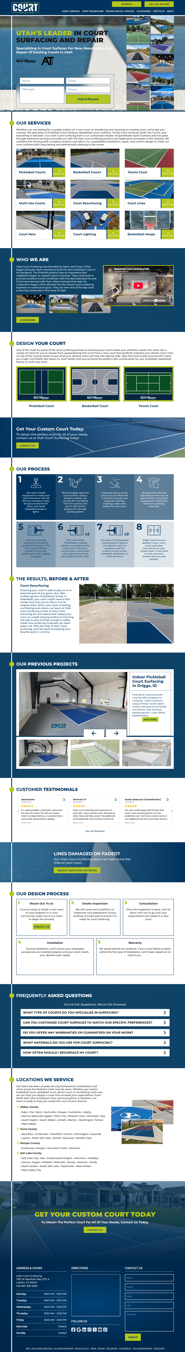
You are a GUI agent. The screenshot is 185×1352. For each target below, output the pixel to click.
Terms (93, 1348)
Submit (133, 1337)
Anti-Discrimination (142, 1348)
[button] (94, 733)
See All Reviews (95, 831)
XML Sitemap (112, 1348)
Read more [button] (26, 823)
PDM (162, 1348)
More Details (150, 722)
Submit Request (88, 99)
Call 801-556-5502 (159, 4)
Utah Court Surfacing (42, 1348)
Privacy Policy (82, 1348)
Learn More (27, 320)
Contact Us (27, 445)
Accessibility (125, 1348)
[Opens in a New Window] (73, 1330)
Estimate (126, 4)
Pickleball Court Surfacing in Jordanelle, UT (148, 681)
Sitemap (101, 1348)
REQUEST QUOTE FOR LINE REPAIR (77, 870)
